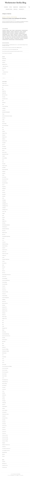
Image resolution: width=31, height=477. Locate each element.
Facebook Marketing (5, 125)
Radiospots (15, 35)
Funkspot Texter (17, 31)
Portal (3, 268)
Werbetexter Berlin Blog (15, 2)
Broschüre (3, 96)
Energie (3, 121)
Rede (3, 320)
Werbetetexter (4, 425)
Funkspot (3, 131)
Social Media (4, 68)
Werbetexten (4, 431)
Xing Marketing (4, 452)
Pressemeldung (24, 34)
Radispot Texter (4, 318)
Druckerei (3, 117)
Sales (3, 322)
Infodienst (3, 173)
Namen (3, 238)
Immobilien (4, 167)
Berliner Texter (4, 83)
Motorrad (3, 234)
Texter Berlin (4, 364)
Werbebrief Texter (16, 38)
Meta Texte (4, 230)
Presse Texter (4, 276)
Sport (3, 343)
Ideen (3, 161)
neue (9, 34)
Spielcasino (3, 341)
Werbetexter (25, 38)
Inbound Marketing (5, 169)
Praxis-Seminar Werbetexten (6, 274)
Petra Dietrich (4, 263)
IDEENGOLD (15, 9)
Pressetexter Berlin (5, 291)
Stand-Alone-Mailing (5, 349)
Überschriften (4, 385)
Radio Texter (4, 301)
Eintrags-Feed (4, 463)
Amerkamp (4, 30)
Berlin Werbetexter (24, 30)
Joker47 (3, 184)
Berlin (10, 30)
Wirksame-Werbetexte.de (6, 444)
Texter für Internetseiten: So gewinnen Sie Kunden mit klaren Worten (12, 51)
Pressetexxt (4, 293)
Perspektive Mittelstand (5, 259)
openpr (3, 257)
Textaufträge (4, 356)
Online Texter (16, 34)
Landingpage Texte (5, 203)
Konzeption (4, 194)
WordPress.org (4, 467)
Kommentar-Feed (5, 465)
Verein (3, 391)
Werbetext (21, 38)
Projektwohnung (4, 295)
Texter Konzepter (4, 370)
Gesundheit (4, 142)
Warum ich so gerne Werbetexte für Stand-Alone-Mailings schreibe (12, 47)
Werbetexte (4, 429)
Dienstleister (8, 31)
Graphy (17, 475)
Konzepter (3, 192)
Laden (3, 198)
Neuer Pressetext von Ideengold (7, 53)
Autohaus (8, 30)
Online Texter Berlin (5, 253)
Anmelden (3, 461)
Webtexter (3, 404)
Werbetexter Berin (5, 435)
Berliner (13, 30)
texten (3, 360)
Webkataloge (4, 402)
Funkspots (12, 31)
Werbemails (4, 423)
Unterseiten (4, 389)
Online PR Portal (4, 249)
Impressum (4, 60)
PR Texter (3, 270)
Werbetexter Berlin (5, 39)
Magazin (3, 217)
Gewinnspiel (4, 146)
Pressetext (4, 35)
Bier (2, 87)
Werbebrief (11, 38)
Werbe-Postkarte (4, 410)
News (3, 240)
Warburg (3, 398)
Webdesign (3, 400)
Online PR (11, 34)
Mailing (3, 219)
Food (3, 129)
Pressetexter (8, 35)
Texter (3, 362)
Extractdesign (4, 123)
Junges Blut (4, 186)
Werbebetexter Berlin (5, 414)
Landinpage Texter (5, 209)
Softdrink (3, 337)
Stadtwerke (4, 347)
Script (3, 326)
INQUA (3, 175)
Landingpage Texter (5, 205)
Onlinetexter (4, 255)
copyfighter (4, 108)
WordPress (4, 446)
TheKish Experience (5, 381)
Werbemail (3, 421)
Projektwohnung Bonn (5, 297)
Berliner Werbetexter (18, 30)
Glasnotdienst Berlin (5, 154)
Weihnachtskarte (4, 406)
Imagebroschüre (4, 165)
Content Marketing (5, 106)
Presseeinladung (4, 278)
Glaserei (3, 150)
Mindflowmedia (4, 232)
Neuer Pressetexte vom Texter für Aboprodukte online (10, 49)
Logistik (3, 213)
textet (3, 38)
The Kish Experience (5, 379)
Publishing (3, 299)
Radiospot (12, 35)
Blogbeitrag (4, 31)
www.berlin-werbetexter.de (6, 448)
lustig (3, 215)
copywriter (3, 110)
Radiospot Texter (9, 9)
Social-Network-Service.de (6, 335)
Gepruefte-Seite (4, 140)
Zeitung (3, 456)
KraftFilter (3, 196)
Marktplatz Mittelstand (5, 228)
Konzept (3, 190)
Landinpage (4, 207)
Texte (3, 358)
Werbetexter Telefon (11, 39)
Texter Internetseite (5, 368)
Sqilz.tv (3, 345)
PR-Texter (20, 34)
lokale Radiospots (5, 34)
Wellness (3, 408)
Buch (3, 100)
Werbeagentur (4, 412)
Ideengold (24, 31)
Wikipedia (3, 442)
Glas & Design (4, 148)
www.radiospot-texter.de (6, 450)
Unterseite (3, 387)
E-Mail (3, 119)
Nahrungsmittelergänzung (6, 236)
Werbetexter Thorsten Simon (19, 39)
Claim (3, 104)
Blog (3, 89)
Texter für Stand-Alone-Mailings (7, 366)
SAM (3, 324)
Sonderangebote (4, 339)
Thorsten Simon (7, 38)
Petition (3, 261)
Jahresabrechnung (5, 182)
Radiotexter (25, 35)
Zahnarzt (3, 454)
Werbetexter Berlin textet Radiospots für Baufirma (14, 18)
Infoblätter (3, 171)
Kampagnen (4, 188)
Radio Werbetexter (5, 66)
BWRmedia (3, 102)
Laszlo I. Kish (4, 211)
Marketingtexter (4, 226)
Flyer (3, 127)
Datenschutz (21, 9)
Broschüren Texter (5, 98)
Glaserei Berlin (4, 152)
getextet (21, 31)
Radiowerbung (4, 316)
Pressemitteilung (4, 284)
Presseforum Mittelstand (6, 280)
